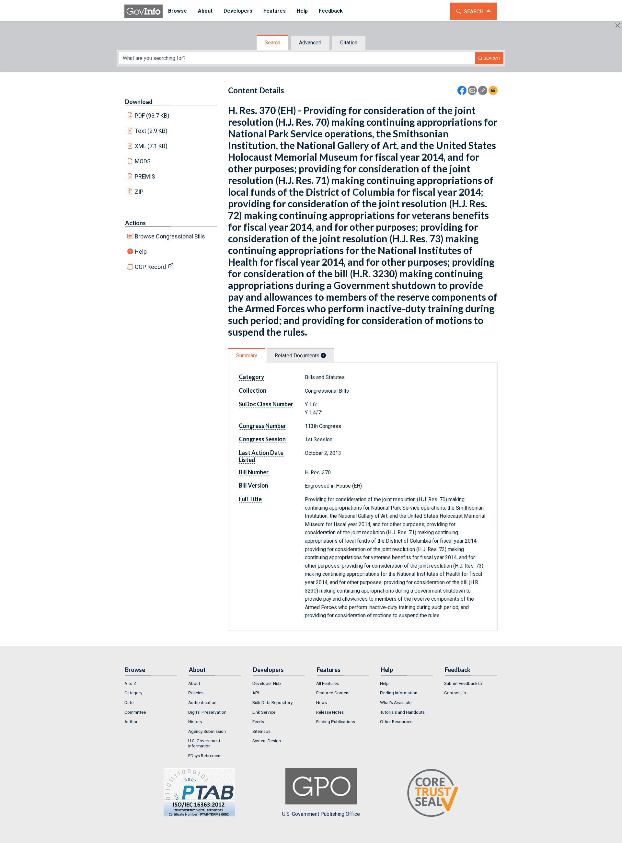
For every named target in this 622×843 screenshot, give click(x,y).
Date (128, 702)
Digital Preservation (207, 712)
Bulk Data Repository (272, 702)
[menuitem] (177, 11)
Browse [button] (177, 11)
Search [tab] (272, 43)
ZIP (139, 191)
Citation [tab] (348, 43)
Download (139, 101)
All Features (327, 683)
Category (133, 692)
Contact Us (455, 692)
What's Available (395, 702)
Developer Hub (266, 683)
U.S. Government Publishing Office (321, 814)
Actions (135, 222)
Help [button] (302, 11)
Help (141, 251)
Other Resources (396, 721)
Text (151, 130)
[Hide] (617, 25)
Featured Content (333, 692)
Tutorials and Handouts (402, 712)
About (194, 683)
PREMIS (145, 176)
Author (131, 721)
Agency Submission (207, 731)
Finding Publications (335, 721)
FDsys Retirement (205, 755)
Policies (195, 692)
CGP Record (150, 266)
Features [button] (274, 11)
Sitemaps (261, 731)
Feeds (258, 721)
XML (151, 146)
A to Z (130, 683)
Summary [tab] (246, 355)
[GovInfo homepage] (143, 11)
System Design (266, 740)
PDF (152, 115)
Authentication (202, 702)
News (321, 702)
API (255, 692)
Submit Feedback (461, 683)
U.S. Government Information (204, 743)
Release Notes (330, 712)
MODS (143, 161)
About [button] (205, 11)
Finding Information (398, 692)
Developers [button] (238, 11)
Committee (135, 712)
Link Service (263, 712)
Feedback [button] (331, 11)
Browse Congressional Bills (170, 236)
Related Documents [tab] (298, 355)
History (195, 721)
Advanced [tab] (310, 43)
